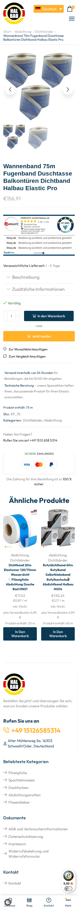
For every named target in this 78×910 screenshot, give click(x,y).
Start (7, 32)
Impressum (17, 844)
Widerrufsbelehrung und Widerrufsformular (28, 854)
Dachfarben (18, 787)
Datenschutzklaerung (25, 836)
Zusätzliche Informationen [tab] (38, 289)
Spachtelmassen (21, 780)
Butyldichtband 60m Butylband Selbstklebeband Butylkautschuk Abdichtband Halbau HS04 (58, 577)
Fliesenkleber (19, 802)
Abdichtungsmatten (24, 795)
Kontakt (14, 883)
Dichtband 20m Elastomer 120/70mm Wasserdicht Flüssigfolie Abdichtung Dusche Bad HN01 (20, 577)
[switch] (68, 888)
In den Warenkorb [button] (20, 634)
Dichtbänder (44, 32)
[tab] (39, 277)
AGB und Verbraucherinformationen (38, 829)
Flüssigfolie (17, 772)
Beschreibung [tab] (25, 277)
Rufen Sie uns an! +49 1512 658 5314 (30, 440)
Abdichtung (23, 32)
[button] (71, 9)
